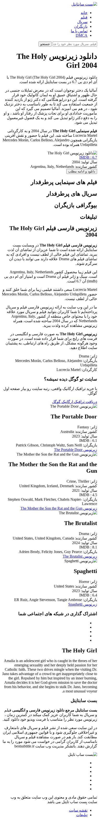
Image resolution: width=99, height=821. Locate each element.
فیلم (83, 17)
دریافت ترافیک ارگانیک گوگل (74, 402)
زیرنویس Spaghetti (82, 604)
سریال (82, 22)
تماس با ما (79, 31)
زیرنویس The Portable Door (75, 450)
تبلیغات (81, 815)
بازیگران (80, 26)
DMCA (81, 35)
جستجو (45, 44)
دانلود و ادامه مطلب (81, 171)
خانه (84, 13)
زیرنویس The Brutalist (80, 556)
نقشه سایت (78, 810)
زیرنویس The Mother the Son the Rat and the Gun (58, 508)
